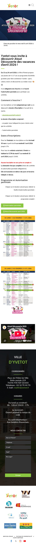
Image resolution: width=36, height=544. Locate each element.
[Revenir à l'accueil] (12, 7)
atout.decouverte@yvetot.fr (11, 115)
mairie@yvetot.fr (21, 387)
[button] (12, 205)
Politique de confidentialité (24, 536)
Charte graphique (18, 537)
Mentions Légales (8, 536)
